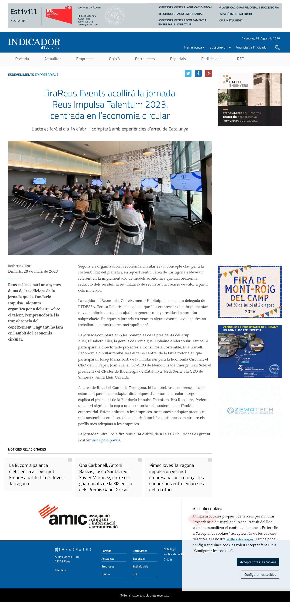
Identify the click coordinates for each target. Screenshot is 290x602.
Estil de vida (211, 58)
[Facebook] (198, 73)
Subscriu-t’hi (219, 47)
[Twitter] (188, 73)
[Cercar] (277, 47)
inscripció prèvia (106, 440)
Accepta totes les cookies (258, 562)
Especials (178, 58)
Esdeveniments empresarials (33, 74)
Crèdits (168, 559)
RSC (240, 58)
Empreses (85, 58)
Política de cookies (240, 539)
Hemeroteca (193, 47)
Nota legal (170, 549)
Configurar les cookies (260, 574)
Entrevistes (145, 58)
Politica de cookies (175, 554)
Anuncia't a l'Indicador (252, 47)
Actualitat (52, 58)
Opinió (114, 58)
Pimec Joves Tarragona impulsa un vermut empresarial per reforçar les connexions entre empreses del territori (176, 477)
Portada (22, 58)
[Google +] (208, 73)
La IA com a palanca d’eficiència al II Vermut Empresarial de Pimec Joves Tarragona (36, 474)
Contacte (60, 570)
